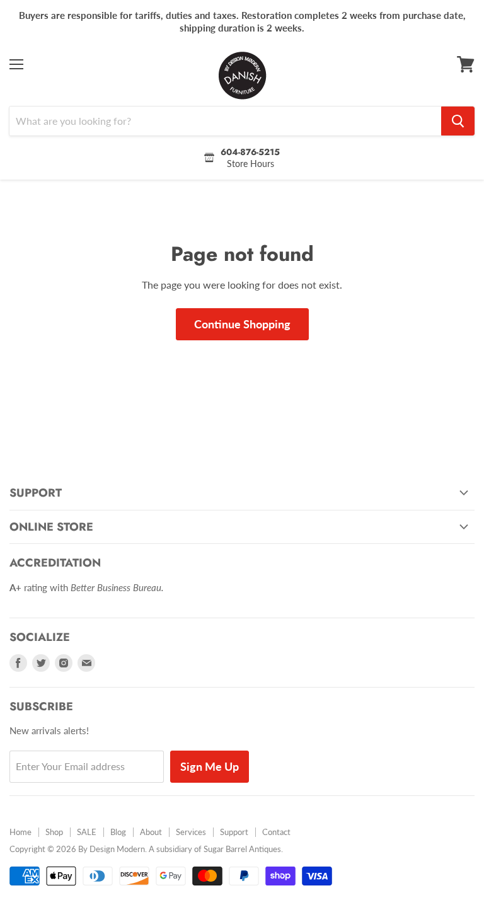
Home (20, 832)
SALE (86, 832)
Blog (118, 832)
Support (234, 832)
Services (191, 832)
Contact (276, 832)
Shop (54, 832)
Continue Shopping (242, 324)
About (151, 832)
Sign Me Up (209, 766)
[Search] (458, 121)
